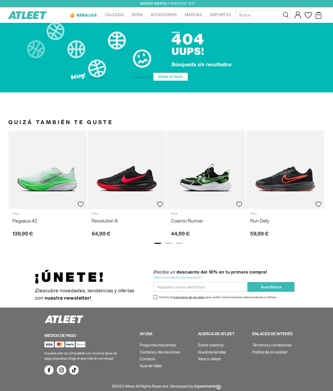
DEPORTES (220, 15)
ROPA (137, 15)
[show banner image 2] (168, 243)
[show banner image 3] (179, 243)
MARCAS (193, 15)
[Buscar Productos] (287, 15)
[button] (83, 15)
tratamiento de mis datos (189, 297)
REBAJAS (87, 15)
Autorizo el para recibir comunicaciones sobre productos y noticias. (218, 297)
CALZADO (114, 15)
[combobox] (263, 15)
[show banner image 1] (158, 243)
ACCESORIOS (164, 15)
